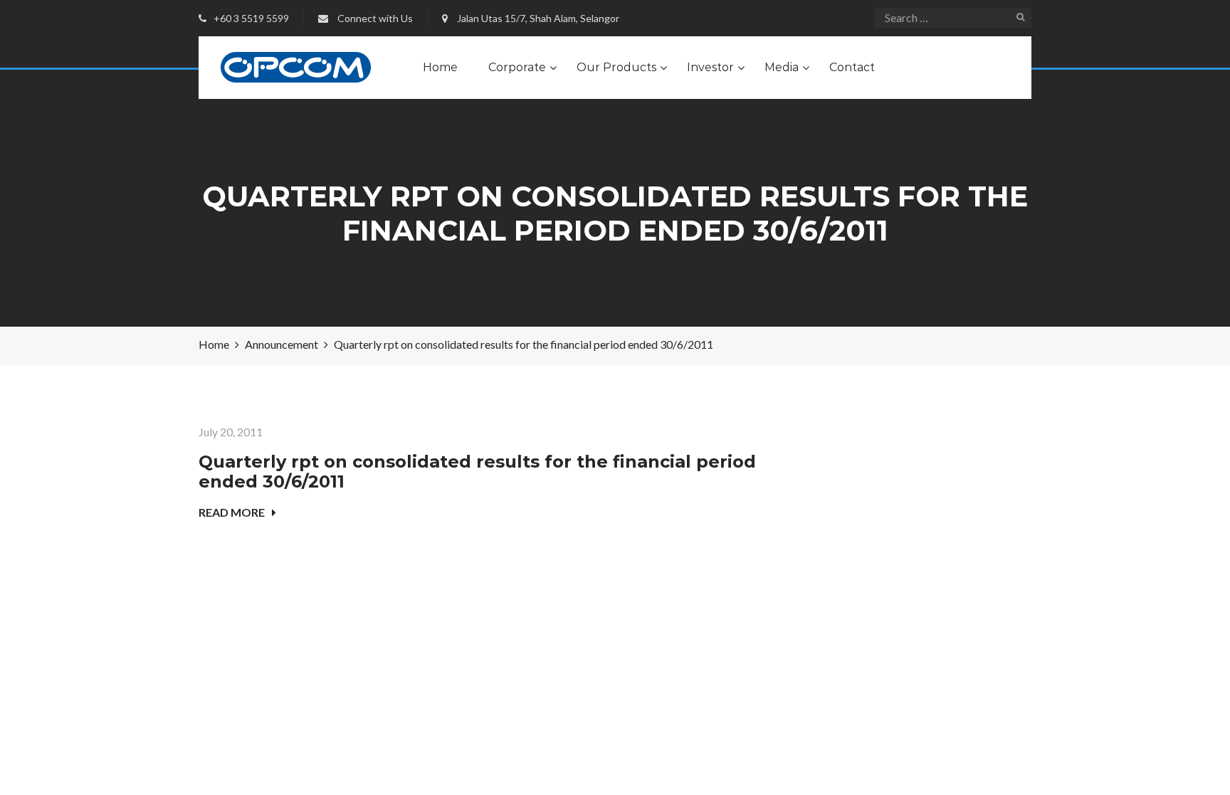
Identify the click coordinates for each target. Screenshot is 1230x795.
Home (440, 67)
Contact (852, 67)
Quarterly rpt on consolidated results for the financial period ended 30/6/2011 (477, 472)
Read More (232, 512)
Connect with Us (375, 18)
